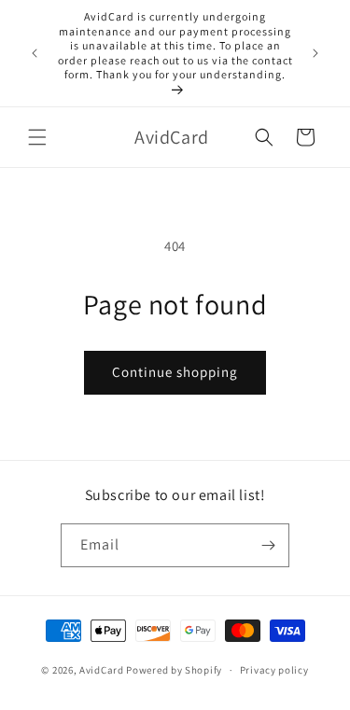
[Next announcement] (315, 53)
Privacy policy (274, 669)
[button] (37, 137)
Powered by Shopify (174, 669)
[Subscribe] (267, 545)
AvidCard (101, 669)
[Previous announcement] (34, 53)
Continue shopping (175, 372)
